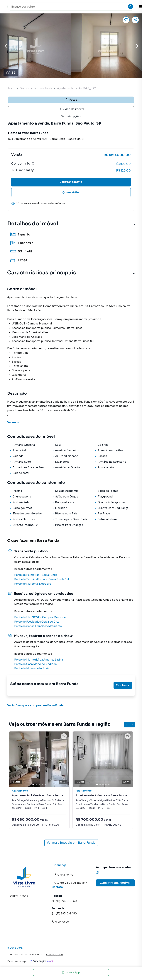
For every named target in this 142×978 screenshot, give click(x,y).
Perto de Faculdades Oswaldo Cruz (37, 621)
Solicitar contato (71, 182)
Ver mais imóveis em (71, 843)
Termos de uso (54, 954)
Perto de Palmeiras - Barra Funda (35, 575)
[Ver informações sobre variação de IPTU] (32, 170)
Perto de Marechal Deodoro (32, 583)
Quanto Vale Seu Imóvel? (70, 882)
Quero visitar (71, 192)
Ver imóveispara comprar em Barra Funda (35, 705)
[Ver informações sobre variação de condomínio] (33, 163)
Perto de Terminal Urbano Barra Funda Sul (41, 579)
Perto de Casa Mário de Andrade (35, 664)
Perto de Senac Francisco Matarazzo (38, 626)
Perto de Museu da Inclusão (32, 668)
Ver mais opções (71, 116)
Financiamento (63, 874)
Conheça (122, 685)
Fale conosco (60, 921)
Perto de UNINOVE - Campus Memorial (40, 617)
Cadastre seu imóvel (115, 883)
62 (13, 73)
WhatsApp (73, 972)
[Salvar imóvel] (126, 19)
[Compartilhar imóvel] (135, 19)
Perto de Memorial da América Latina (38, 659)
